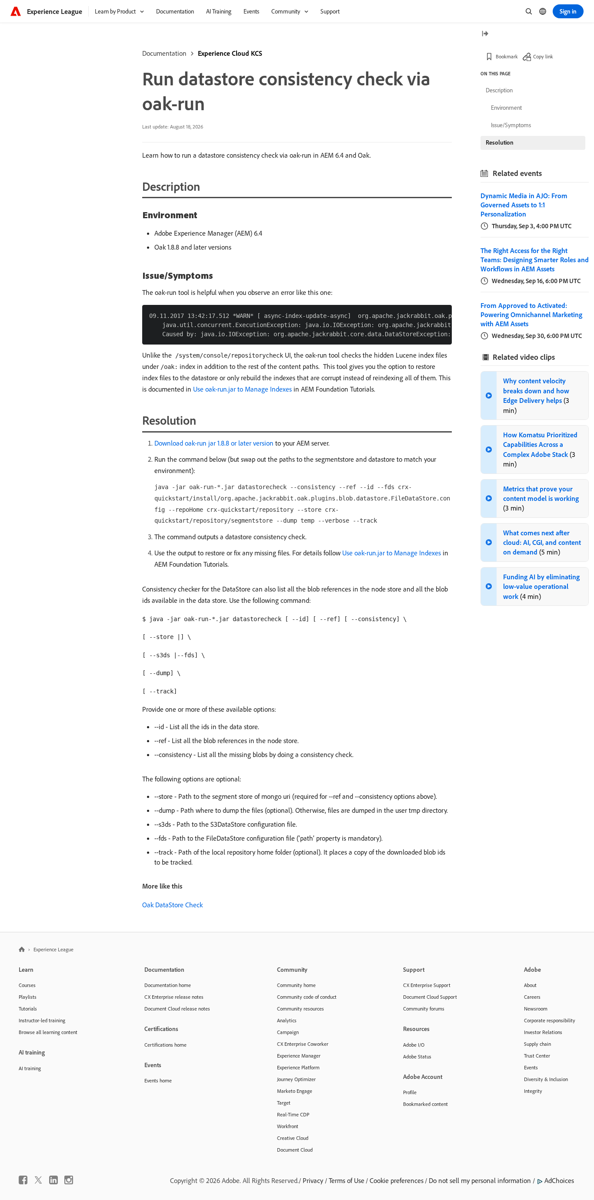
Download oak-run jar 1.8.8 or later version (214, 443)
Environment (506, 108)
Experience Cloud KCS (230, 53)
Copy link (543, 56)
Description (499, 90)
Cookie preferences (397, 1180)
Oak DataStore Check (172, 904)
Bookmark (507, 56)
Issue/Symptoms (511, 125)
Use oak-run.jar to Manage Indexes (242, 389)
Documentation (164, 53)
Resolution (500, 142)
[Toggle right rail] (484, 34)
